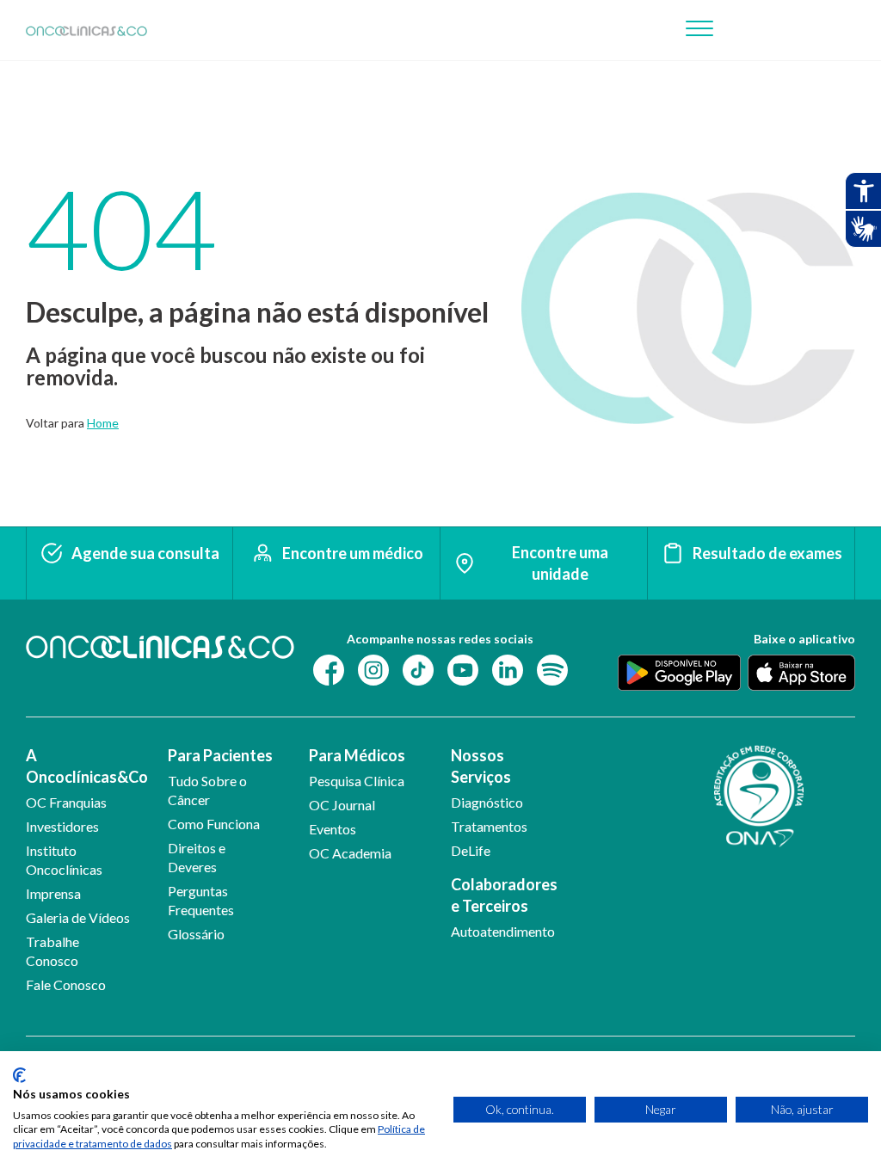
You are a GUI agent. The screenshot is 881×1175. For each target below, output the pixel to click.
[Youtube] (462, 668)
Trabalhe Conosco (52, 951)
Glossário (196, 934)
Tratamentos (489, 826)
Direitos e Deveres (196, 857)
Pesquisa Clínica (356, 780)
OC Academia (350, 853)
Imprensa (53, 893)
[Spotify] (552, 668)
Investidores (62, 826)
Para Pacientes (220, 755)
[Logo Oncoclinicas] (86, 30)
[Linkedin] (507, 668)
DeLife (470, 850)
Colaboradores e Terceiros (504, 895)
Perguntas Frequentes (201, 900)
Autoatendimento (503, 931)
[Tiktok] (418, 668)
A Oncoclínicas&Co (83, 766)
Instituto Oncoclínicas (64, 859)
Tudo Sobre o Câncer (207, 790)
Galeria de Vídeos (78, 917)
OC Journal (342, 805)
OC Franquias (66, 802)
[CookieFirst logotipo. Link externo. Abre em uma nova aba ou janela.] (19, 1075)
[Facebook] (328, 668)
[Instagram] (373, 668)
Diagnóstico (487, 802)
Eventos (332, 829)
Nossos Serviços (481, 766)
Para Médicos (357, 755)
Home (103, 422)
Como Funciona (214, 823)
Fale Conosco (66, 984)
